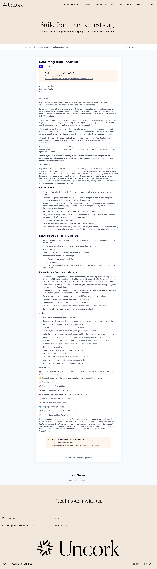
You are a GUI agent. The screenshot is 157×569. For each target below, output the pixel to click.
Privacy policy (73, 481)
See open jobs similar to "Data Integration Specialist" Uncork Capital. (69, 79)
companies (42, 47)
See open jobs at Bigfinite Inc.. (55, 76)
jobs (26, 47)
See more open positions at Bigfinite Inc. (79, 458)
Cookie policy (84, 481)
